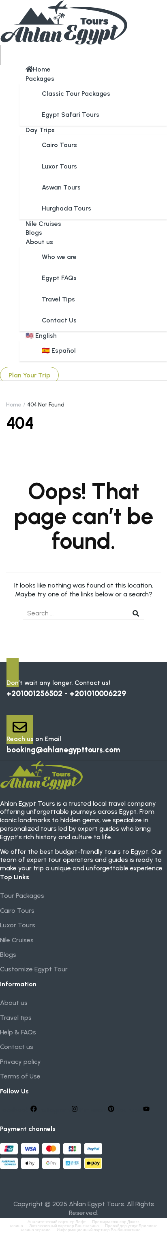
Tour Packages (22, 895)
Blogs (34, 232)
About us (39, 242)
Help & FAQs (18, 1032)
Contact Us (59, 320)
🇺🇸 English (41, 335)
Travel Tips (58, 299)
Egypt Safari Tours (70, 114)
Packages (40, 78)
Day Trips (40, 130)
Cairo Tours (59, 145)
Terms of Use (20, 1076)
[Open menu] (0, 50)
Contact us (16, 1047)
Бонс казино (87, 1225)
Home (42, 69)
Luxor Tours (59, 166)
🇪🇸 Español (59, 350)
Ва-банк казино (126, 1229)
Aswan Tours (61, 187)
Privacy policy (20, 1062)
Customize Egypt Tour (34, 969)
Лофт (80, 1221)
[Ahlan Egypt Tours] (64, 22)
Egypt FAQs (59, 278)
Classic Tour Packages (76, 93)
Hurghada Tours (66, 208)
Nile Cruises (43, 223)
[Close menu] (0, 60)
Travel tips (16, 1017)
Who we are (59, 257)
